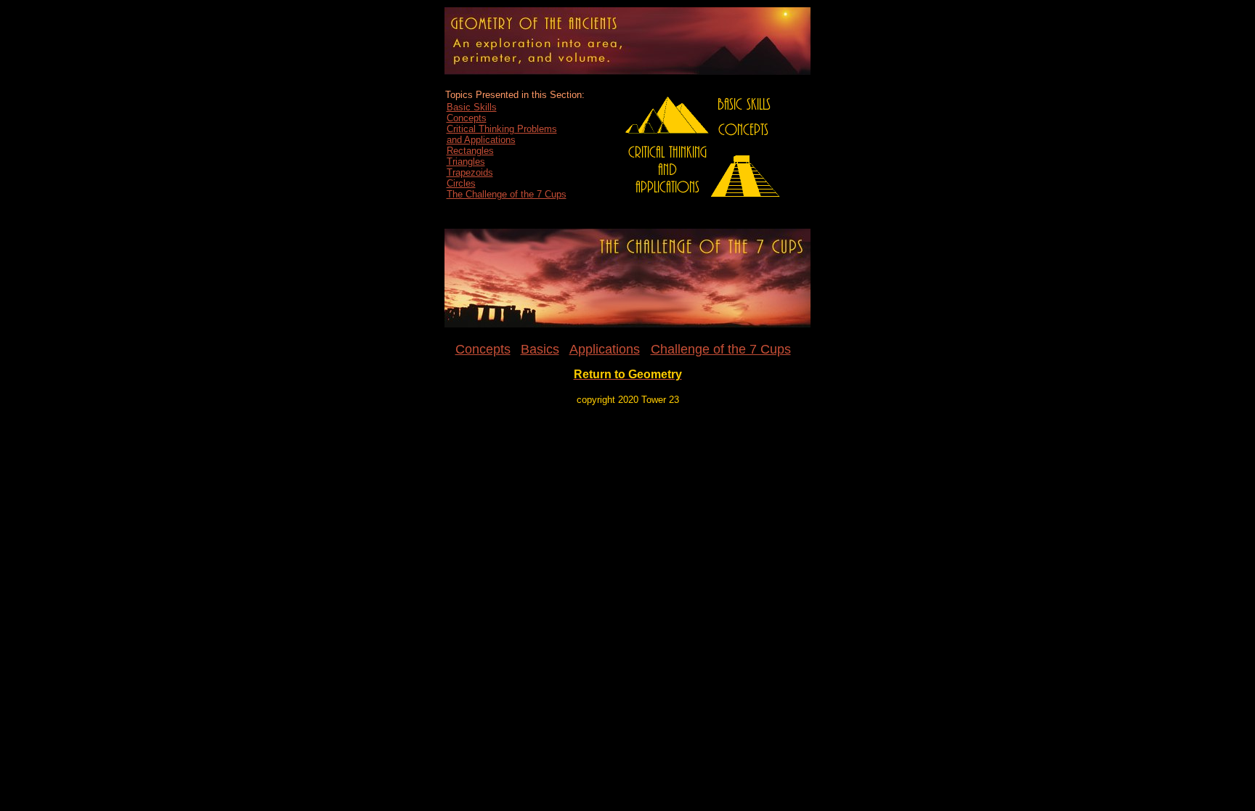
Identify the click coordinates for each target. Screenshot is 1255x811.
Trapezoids (470, 172)
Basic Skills (472, 107)
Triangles (466, 161)
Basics (540, 349)
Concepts (467, 118)
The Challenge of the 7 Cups (506, 194)
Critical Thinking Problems (502, 128)
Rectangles (470, 150)
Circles (461, 183)
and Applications (481, 139)
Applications (604, 349)
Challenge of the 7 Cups (721, 349)
